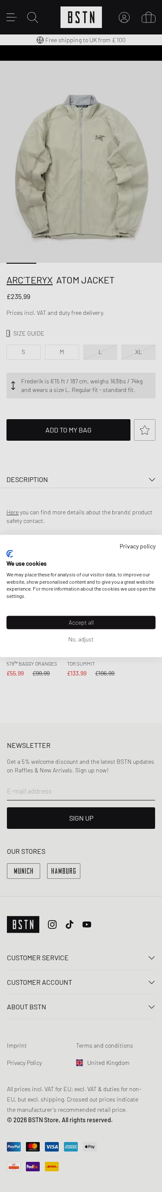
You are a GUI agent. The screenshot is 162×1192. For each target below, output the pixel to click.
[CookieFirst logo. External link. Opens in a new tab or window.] (9, 554)
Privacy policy (138, 545)
